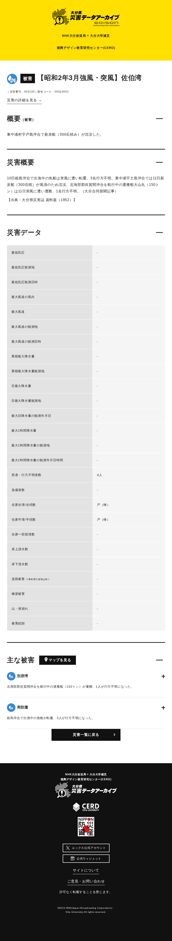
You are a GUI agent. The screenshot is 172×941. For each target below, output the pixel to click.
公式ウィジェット (89, 858)
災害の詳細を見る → (24, 100)
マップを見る (60, 660)
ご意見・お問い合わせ (86, 881)
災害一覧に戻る (86, 734)
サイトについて (86, 870)
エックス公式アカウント (89, 848)
